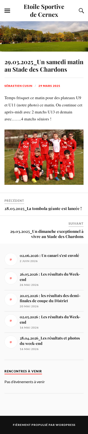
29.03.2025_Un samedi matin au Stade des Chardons (44, 65)
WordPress (65, 425)
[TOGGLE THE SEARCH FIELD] (81, 10)
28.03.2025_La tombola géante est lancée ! (43, 208)
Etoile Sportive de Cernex (44, 10)
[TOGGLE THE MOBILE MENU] (7, 10)
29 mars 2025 (49, 86)
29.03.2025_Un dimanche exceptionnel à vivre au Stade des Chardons (47, 234)
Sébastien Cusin (18, 86)
